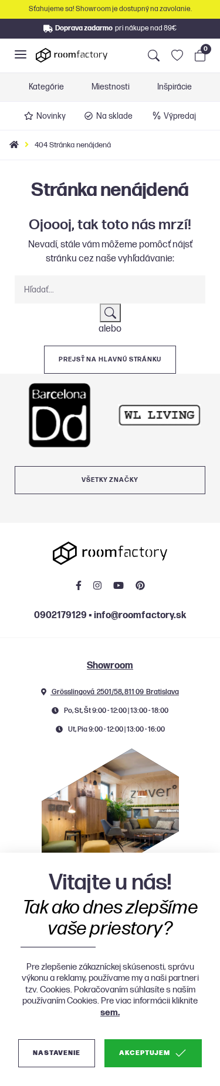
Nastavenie (56, 1053)
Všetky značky (110, 480)
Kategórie (46, 87)
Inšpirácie (174, 87)
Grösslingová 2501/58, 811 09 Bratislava (114, 692)
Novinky (51, 116)
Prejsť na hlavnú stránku (110, 359)
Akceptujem (144, 1053)
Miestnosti (111, 87)
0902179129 (60, 615)
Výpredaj (180, 116)
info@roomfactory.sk (140, 615)
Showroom (110, 665)
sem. (110, 1012)
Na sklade (114, 116)
